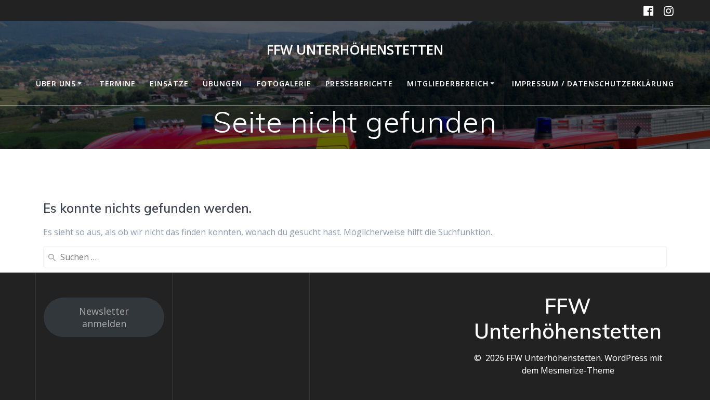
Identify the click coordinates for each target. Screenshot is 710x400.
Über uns (56, 83)
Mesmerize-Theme (577, 370)
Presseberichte (359, 83)
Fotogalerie (284, 83)
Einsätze (169, 83)
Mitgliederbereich (448, 83)
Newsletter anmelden (104, 317)
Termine (117, 83)
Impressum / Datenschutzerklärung (593, 83)
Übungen (222, 83)
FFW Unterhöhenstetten (355, 50)
